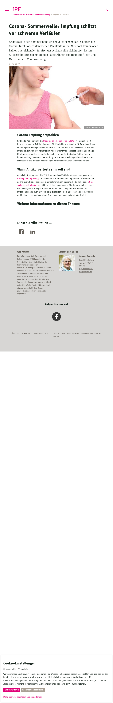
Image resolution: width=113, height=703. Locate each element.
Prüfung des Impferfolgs (28, 179)
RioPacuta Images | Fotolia (94, 127)
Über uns (15, 333)
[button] (21, 232)
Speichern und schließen (32, 690)
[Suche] (106, 9)
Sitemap (56, 333)
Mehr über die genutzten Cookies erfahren (22, 697)
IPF (16, 9)
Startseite (56, 337)
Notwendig (11, 669)
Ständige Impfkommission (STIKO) (59, 141)
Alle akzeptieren (12, 690)
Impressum (38, 333)
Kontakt (48, 333)
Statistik (24, 669)
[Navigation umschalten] (7, 9)
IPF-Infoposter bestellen (91, 333)
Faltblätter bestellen (70, 333)
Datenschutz (26, 333)
